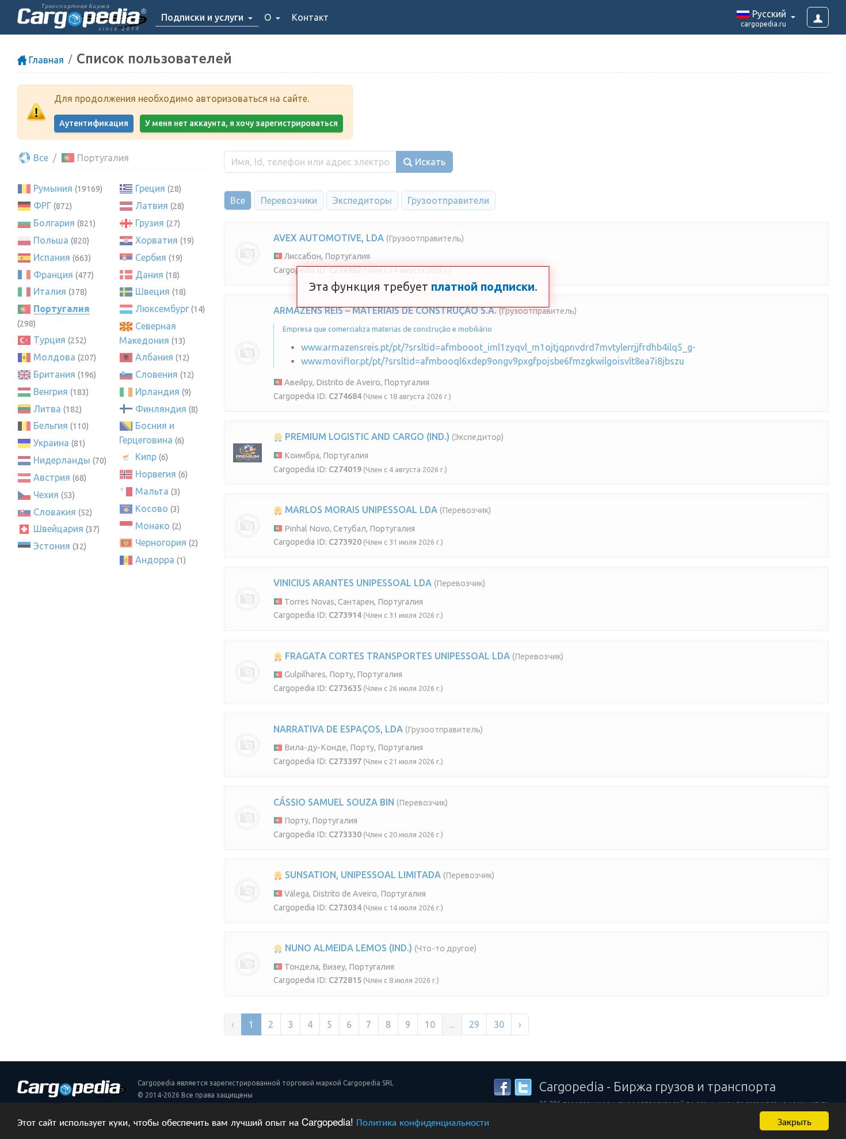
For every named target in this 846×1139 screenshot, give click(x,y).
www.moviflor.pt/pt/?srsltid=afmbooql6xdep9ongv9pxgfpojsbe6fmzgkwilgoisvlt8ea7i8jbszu (492, 361)
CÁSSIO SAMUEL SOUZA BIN (333, 802)
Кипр (146, 456)
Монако (152, 526)
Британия (54, 374)
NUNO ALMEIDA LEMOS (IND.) (347, 948)
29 (474, 1024)
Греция (150, 188)
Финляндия (160, 409)
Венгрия (50, 391)
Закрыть (794, 1121)
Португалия (61, 308)
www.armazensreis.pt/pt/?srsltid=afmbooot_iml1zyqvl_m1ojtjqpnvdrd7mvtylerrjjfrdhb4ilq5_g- (498, 347)
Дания (149, 274)
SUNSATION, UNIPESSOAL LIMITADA (362, 875)
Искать (429, 162)
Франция (53, 274)
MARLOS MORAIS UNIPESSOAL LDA (360, 509)
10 (430, 1024)
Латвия (151, 205)
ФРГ (42, 205)
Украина (51, 443)
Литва (47, 409)
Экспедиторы (362, 200)
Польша (50, 240)
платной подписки (483, 286)
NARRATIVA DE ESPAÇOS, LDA (338, 729)
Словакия (54, 512)
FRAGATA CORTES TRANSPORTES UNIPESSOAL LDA (396, 656)
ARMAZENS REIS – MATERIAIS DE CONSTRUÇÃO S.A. (385, 310)
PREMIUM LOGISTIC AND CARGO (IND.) (366, 436)
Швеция (152, 291)
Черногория (160, 542)
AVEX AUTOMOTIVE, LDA (328, 238)
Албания (154, 357)
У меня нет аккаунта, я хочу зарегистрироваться (241, 123)
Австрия (51, 477)
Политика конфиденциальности (422, 1121)
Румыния (53, 188)
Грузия (149, 223)
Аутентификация (93, 123)
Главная (45, 60)
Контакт (310, 17)
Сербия (150, 257)
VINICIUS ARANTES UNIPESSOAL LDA (352, 583)
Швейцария (58, 528)
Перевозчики (289, 200)
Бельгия (50, 425)
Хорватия (156, 240)
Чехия (46, 494)
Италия (49, 291)
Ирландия (157, 391)
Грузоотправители (448, 200)
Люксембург (162, 308)
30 (499, 1024)
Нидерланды (61, 460)
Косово (151, 508)
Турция (49, 340)
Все (39, 158)
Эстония (51, 546)
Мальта (152, 491)
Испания (51, 257)
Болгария (54, 223)
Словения (156, 374)
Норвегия (155, 474)
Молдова (54, 357)
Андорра (154, 560)
